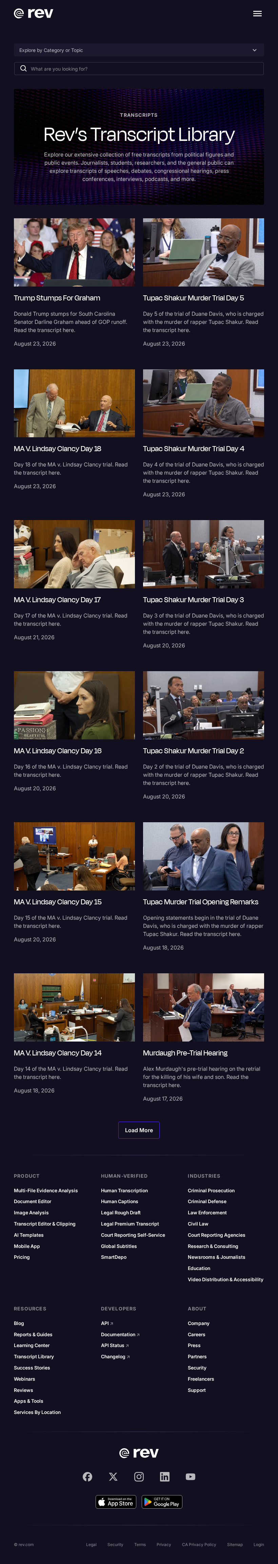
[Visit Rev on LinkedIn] (165, 1477)
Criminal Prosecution (211, 1190)
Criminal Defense (207, 1201)
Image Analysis (31, 1212)
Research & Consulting (213, 1246)
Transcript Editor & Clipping (45, 1224)
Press (194, 1345)
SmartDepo (113, 1257)
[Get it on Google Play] (162, 1502)
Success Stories (32, 1367)
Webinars (24, 1379)
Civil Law (198, 1224)
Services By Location (37, 1412)
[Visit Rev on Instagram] (139, 1477)
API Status (115, 1345)
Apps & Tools (28, 1401)
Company (199, 1323)
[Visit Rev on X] (113, 1477)
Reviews (23, 1390)
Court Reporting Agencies (216, 1235)
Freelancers (201, 1379)
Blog (19, 1323)
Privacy (164, 1544)
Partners (197, 1356)
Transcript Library (34, 1356)
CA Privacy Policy (199, 1544)
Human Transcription (124, 1190)
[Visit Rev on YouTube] (190, 1477)
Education (199, 1268)
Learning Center (31, 1345)
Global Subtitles (119, 1246)
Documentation (120, 1334)
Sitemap (235, 1544)
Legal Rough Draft (121, 1212)
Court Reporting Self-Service (133, 1235)
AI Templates (29, 1235)
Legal (91, 1544)
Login (259, 1544)
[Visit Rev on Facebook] (87, 1477)
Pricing (22, 1257)
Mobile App (27, 1246)
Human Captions (119, 1201)
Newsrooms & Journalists (216, 1257)
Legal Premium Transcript (130, 1224)
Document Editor (32, 1201)
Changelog (115, 1356)
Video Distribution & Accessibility (225, 1279)
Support (197, 1390)
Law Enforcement (207, 1212)
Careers (196, 1334)
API (107, 1323)
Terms (140, 1544)
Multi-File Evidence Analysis (46, 1190)
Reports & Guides (33, 1334)
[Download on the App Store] (116, 1502)
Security (197, 1367)
